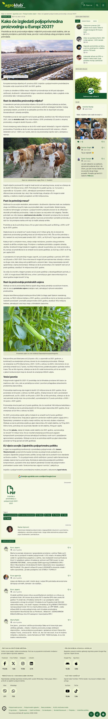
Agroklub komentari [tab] (8, 541)
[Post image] (83, 123)
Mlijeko (40, 515)
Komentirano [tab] (86, 21)
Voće (65, 515)
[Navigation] (103, 5)
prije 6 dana (88, 109)
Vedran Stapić (86, 147)
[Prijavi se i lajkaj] (91, 714)
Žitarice (57, 515)
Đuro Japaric (15, 548)
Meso (48, 515)
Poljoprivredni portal (15, 707)
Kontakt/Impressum (60, 710)
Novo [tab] (95, 21)
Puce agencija (15, 576)
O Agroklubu (13, 710)
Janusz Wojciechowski (27, 515)
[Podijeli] (97, 714)
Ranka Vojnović (23, 527)
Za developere (46, 710)
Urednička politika (82, 710)
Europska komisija (11, 515)
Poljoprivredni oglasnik (31, 707)
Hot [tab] (77, 21)
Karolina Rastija (88, 107)
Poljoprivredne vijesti (29, 14)
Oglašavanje (23, 710)
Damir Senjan (86, 159)
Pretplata (72, 710)
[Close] (97, 5)
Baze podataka (46, 707)
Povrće (8, 518)
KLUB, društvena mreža (60, 707)
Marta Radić (14, 620)
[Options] (103, 107)
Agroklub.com (17, 14)
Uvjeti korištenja (35, 710)
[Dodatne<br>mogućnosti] (103, 714)
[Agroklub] (13, 5)
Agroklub (27, 713)
